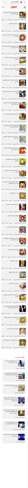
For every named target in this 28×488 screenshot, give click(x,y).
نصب (5, 2)
